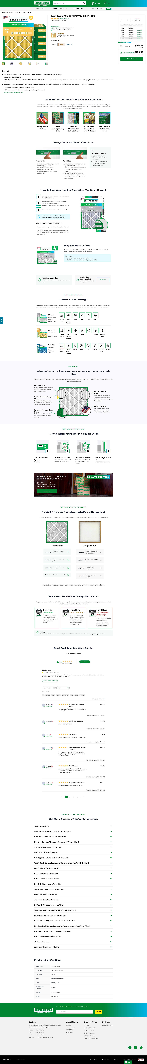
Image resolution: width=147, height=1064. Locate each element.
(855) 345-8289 (40, 1030)
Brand (59, 8)
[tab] (3, 63)
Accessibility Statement (129, 1059)
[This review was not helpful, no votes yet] (103, 715)
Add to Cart (132, 58)
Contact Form (69, 1032)
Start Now (102, 279)
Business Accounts (107, 1025)
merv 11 (30, 12)
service (58, 695)
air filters (10, 12)
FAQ (67, 1035)
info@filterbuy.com (41, 1035)
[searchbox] (47, 688)
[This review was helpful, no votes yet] (100, 715)
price (72, 695)
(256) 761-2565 (40, 1032)
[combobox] (63, 688)
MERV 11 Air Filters (89, 1033)
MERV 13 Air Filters (89, 1036)
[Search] (84, 3)
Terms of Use (93, 1059)
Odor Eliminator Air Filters (91, 1038)
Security (116, 1059)
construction (65, 695)
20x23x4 (23, 12)
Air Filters (86, 1025)
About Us (68, 1025)
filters (76, 695)
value (53, 695)
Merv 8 (54, 44)
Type (78, 8)
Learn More (46, 491)
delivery (48, 695)
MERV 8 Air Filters (89, 1030)
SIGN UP (98, 1012)
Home (4, 12)
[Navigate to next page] (84, 796)
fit (43, 695)
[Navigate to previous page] (62, 796)
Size (40, 8)
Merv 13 (69, 44)
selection (82, 695)
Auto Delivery (127, 46)
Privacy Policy (105, 1059)
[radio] (131, 45)
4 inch (18, 12)
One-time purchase (129, 52)
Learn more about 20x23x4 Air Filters (13, 92)
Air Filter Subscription (90, 1028)
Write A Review (85, 662)
